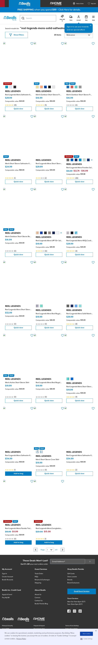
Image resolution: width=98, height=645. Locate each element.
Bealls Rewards (7, 580)
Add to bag (23, 474)
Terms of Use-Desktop (72, 625)
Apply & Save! (7, 594)
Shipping (38, 583)
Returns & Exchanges (42, 580)
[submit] (90, 561)
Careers (37, 597)
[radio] (6, 86)
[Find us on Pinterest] (80, 611)
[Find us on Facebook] (68, 611)
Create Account (7, 577)
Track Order (39, 573)
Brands (69, 580)
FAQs (36, 577)
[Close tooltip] (90, 25)
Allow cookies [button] (86, 634)
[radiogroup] (10, 86)
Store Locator (72, 577)
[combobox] (38, 18)
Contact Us (39, 601)
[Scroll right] (92, 160)
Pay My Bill (6, 597)
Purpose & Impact (39, 625)
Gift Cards (71, 573)
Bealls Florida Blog (41, 604)
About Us (38, 594)
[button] (86, 639)
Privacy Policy (21, 639)
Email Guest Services (81, 591)
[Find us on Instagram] (74, 611)
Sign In (4, 573)
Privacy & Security (7, 625)
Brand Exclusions (73, 583)
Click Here (63, 9)
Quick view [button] (23, 109)
